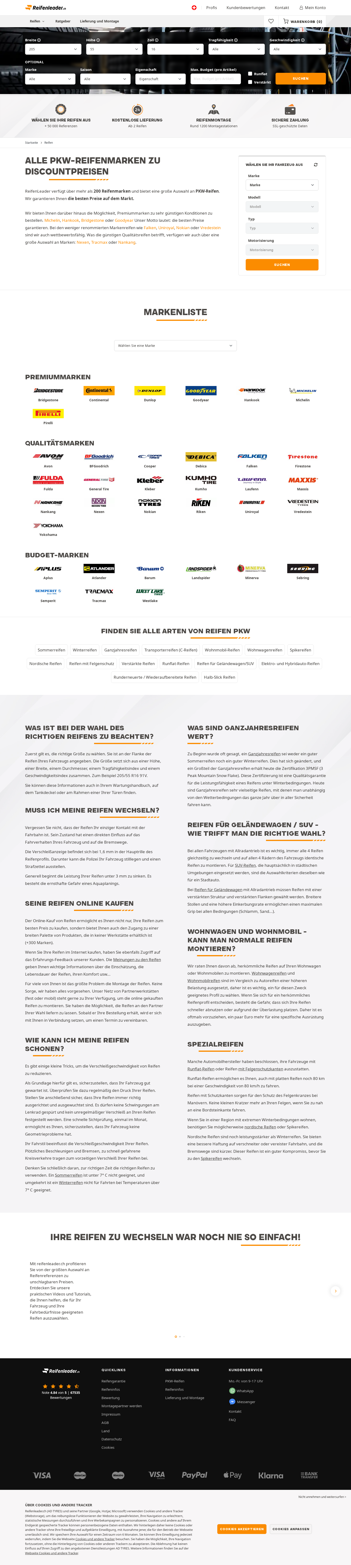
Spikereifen (300, 650)
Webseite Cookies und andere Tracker (51, 1553)
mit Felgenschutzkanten (260, 1069)
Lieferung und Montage (99, 21)
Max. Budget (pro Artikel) (213, 69)
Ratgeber (62, 21)
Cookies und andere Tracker (95, 1539)
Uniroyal (166, 227)
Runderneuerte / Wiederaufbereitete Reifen (155, 677)
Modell (254, 197)
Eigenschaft (146, 69)
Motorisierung (261, 240)
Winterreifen (85, 650)
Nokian (183, 227)
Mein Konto (315, 7)
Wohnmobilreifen (203, 980)
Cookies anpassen (290, 1529)
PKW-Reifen (174, 1381)
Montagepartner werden (121, 1405)
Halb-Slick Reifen (219, 677)
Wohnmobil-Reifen (222, 650)
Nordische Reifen (45, 663)
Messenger (246, 1401)
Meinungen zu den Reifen (137, 959)
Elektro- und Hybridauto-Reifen (290, 663)
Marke (31, 69)
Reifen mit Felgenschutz (91, 663)
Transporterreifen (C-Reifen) (170, 650)
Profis (211, 7)
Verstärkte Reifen (138, 663)
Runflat (260, 73)
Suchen (301, 78)
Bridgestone (92, 220)
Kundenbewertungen (246, 7)
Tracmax (99, 242)
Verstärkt (262, 82)
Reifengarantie (113, 1381)
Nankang (126, 242)
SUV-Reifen (245, 865)
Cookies (107, 1447)
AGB (105, 1422)
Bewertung (110, 1397)
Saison (86, 69)
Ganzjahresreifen (120, 650)
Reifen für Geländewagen (218, 889)
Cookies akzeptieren (242, 1529)
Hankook (70, 220)
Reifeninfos (110, 1389)
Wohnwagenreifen (264, 650)
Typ (251, 219)
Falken (150, 227)
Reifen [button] (35, 21)
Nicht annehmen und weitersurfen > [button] (322, 1497)
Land (105, 1430)
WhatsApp (245, 1390)
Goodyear (124, 220)
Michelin (52, 220)
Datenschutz (111, 1439)
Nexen (83, 242)
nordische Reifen (260, 1127)
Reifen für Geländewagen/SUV (225, 663)
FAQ (232, 1419)
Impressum (110, 1414)
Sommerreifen (51, 650)
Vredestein (210, 227)
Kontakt (282, 7)
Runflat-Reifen (175, 663)
